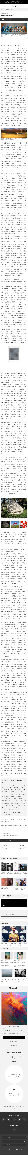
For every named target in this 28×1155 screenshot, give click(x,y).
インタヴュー (7, 862)
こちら (9, 821)
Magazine (14, 988)
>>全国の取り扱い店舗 (14, 1026)
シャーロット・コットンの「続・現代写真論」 (10, 835)
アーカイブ (20, 862)
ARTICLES (6, 9)
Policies (5, 1141)
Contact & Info (7, 1138)
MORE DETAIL (14, 1037)
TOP (1, 9)
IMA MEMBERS (7, 1145)
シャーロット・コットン (6, 833)
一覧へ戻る (14, 848)
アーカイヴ (11, 9)
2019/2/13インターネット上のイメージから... (6, 848)
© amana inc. (14, 1152)
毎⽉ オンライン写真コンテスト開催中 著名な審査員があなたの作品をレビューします (14, 2)
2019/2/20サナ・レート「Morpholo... (21, 847)
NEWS (3, 905)
